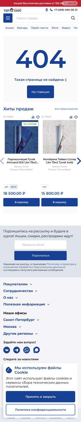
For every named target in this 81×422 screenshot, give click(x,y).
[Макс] (36, 350)
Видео (66, 27)
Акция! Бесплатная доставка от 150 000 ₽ (41, 3)
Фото (55, 27)
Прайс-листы (39, 27)
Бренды (22, 27)
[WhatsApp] (26, 350)
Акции (9, 27)
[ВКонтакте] (6, 350)
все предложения (66, 108)
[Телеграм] (16, 350)
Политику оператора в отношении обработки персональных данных (39, 265)
